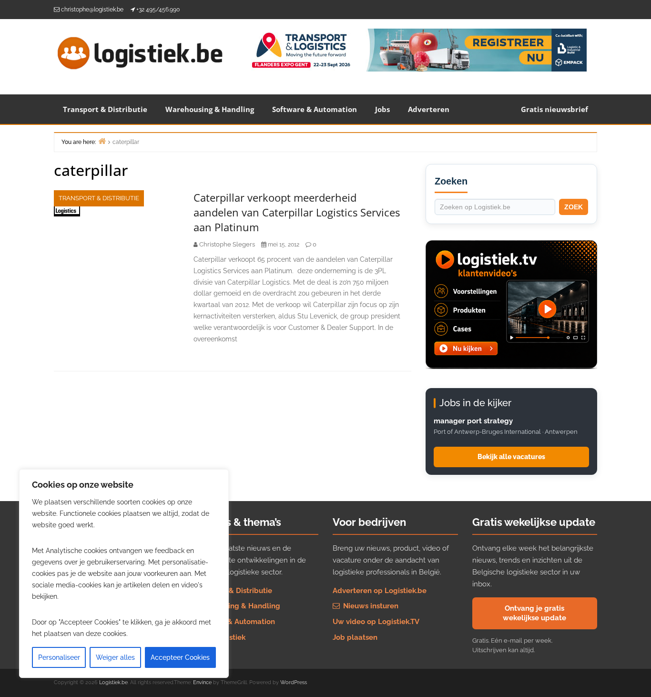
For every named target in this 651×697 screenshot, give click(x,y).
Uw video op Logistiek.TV (376, 621)
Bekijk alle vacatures (511, 457)
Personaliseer (59, 657)
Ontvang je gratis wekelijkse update (534, 613)
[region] (124, 573)
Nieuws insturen (369, 606)
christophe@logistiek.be (92, 9)
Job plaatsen (355, 637)
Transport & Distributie (105, 109)
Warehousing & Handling (209, 109)
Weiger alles (115, 657)
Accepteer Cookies (180, 657)
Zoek (573, 207)
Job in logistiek (219, 637)
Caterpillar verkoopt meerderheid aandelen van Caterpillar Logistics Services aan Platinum (296, 212)
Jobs (382, 109)
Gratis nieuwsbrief (554, 109)
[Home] (102, 141)
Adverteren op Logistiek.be (380, 590)
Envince (202, 682)
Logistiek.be (113, 682)
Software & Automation (314, 109)
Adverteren (428, 109)
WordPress (293, 682)
